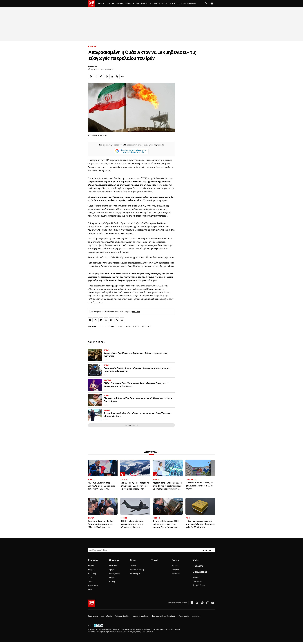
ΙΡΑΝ (120, 327)
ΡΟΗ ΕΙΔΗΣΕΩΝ (96, 342)
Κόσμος (136, 3)
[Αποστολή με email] (122, 76)
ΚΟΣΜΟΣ (92, 47)
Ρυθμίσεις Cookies (122, 616)
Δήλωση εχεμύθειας (141, 616)
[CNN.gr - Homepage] (91, 3)
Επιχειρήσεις (114, 574)
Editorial (175, 566)
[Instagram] (207, 602)
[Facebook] (192, 602)
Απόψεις (175, 570)
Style (143, 3)
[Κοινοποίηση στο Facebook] (90, 76)
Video (183, 3)
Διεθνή (112, 581)
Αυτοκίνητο (175, 3)
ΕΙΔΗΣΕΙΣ (111, 327)
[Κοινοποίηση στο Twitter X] (96, 76)
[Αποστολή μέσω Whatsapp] (106, 76)
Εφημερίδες (192, 3)
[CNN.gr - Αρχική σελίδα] (91, 603)
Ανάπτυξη (113, 566)
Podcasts (198, 566)
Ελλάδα (128, 3)
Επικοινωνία (184, 616)
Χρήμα (111, 570)
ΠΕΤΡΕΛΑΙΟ (147, 327)
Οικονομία (120, 3)
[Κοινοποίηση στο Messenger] (101, 76)
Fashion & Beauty (137, 570)
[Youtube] (212, 602)
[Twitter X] (197, 602)
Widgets (196, 577)
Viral (90, 589)
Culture (133, 566)
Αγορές (112, 577)
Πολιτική (110, 3)
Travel (154, 3)
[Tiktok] (202, 602)
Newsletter (197, 581)
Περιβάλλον (93, 585)
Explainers (176, 574)
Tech (166, 3)
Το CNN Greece (199, 585)
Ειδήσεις (101, 3)
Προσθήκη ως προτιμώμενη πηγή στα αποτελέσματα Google (133, 151)
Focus (148, 3)
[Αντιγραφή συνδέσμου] (117, 76)
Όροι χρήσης (93, 616)
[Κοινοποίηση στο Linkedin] (111, 76)
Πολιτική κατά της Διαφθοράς (164, 616)
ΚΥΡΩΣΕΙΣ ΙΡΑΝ (132, 327)
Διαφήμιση (196, 616)
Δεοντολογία (106, 616)
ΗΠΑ (101, 327)
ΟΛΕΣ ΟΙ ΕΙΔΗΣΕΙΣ (131, 425)
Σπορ (161, 3)
